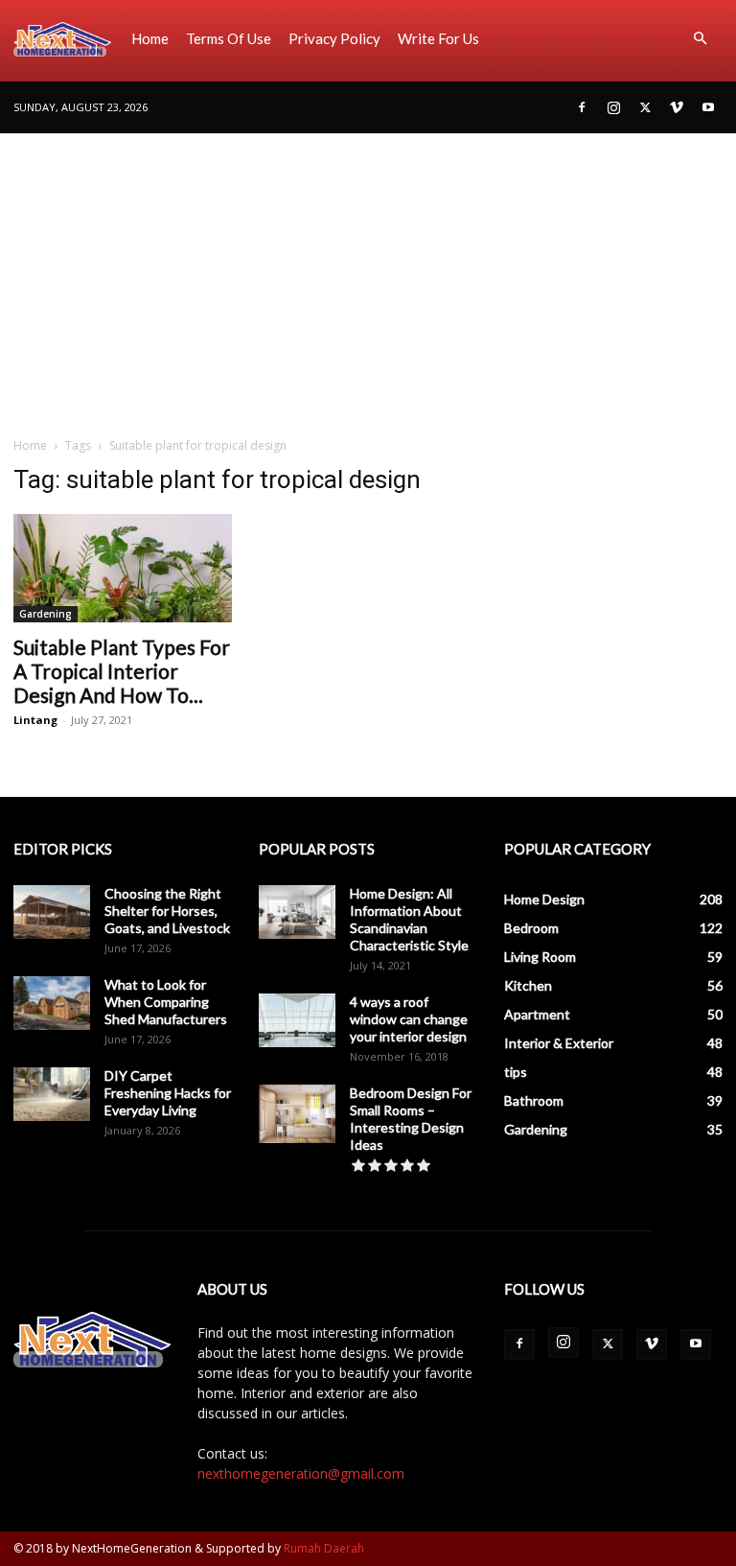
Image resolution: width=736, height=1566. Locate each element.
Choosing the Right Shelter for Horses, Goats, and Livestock (167, 910)
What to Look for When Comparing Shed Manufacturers (165, 1001)
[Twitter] (645, 107)
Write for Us (438, 38)
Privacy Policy (334, 38)
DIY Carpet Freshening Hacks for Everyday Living (167, 1092)
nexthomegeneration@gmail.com (300, 1473)
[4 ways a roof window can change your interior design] (297, 1020)
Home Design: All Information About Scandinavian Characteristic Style (409, 919)
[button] (700, 39)
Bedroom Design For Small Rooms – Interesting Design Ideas (411, 1119)
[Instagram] (613, 107)
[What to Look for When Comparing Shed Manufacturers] (51, 1003)
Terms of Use (228, 38)
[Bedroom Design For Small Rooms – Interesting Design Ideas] (297, 1114)
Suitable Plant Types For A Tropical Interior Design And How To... (121, 671)
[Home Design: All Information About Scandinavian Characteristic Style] (297, 912)
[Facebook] (581, 107)
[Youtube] (708, 107)
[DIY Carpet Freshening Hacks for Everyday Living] (51, 1094)
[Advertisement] (368, 277)
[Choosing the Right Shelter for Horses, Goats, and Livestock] (51, 912)
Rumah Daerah (324, 1548)
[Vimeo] (676, 107)
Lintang (35, 720)
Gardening (45, 613)
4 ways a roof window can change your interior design (409, 1018)
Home (150, 38)
